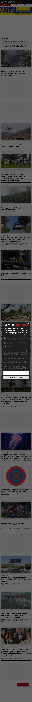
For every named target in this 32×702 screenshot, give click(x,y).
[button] (16, 346)
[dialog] (16, 351)
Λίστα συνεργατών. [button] (13, 359)
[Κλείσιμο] (28, 323)
